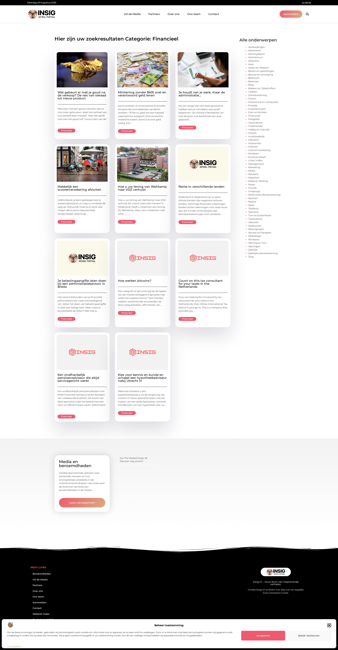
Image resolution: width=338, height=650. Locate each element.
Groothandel (255, 126)
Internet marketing (259, 150)
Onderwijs (254, 191)
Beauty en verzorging (260, 74)
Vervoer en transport (259, 232)
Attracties (253, 60)
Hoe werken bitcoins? (134, 280)
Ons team (194, 14)
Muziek (252, 187)
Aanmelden (39, 602)
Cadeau (252, 91)
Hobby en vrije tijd (258, 129)
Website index (41, 614)
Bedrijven (253, 77)
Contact (213, 14)
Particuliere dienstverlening (264, 194)
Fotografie (254, 119)
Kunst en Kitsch (257, 157)
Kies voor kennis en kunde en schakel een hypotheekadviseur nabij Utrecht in (142, 378)
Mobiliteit (253, 177)
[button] (329, 625)
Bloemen (253, 81)
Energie (252, 105)
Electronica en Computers (263, 102)
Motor (251, 184)
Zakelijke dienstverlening (263, 253)
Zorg (251, 256)
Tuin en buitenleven (259, 215)
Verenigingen (256, 229)
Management (256, 163)
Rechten (253, 198)
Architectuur (255, 57)
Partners (154, 14)
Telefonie (253, 208)
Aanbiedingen (256, 47)
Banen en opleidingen (261, 71)
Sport (251, 205)
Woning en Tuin (257, 242)
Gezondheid (255, 122)
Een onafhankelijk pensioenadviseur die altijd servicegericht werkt (78, 378)
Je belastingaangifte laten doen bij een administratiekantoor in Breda (82, 283)
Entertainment (256, 108)
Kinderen (253, 153)
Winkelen (253, 239)
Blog (251, 84)
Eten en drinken (257, 112)
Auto (251, 64)
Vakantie (253, 222)
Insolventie (254, 143)
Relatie (252, 201)
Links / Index (255, 160)
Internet (253, 146)
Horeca (252, 132)
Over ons (174, 14)
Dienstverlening (257, 95)
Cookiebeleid (14, 646)
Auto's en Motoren (258, 67)
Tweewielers (255, 218)
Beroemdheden (42, 573)
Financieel (66, 130)
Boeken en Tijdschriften (262, 88)
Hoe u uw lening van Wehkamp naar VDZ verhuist (142, 188)
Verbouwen (254, 225)
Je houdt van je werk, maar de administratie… (202, 94)
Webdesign (254, 236)
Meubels (253, 174)
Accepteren (263, 635)
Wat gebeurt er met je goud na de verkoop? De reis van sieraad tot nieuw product (82, 95)
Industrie (253, 139)
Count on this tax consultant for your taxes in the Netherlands (201, 283)
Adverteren (254, 50)
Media (251, 170)
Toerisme (253, 212)
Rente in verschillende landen (201, 186)
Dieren (252, 98)
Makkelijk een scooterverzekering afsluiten (79, 188)
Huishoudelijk (256, 136)
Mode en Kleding (258, 181)
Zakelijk (252, 249)
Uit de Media (132, 14)
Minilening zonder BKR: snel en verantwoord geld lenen (142, 94)
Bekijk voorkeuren (309, 635)
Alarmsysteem (256, 54)
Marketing (254, 167)
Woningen (254, 246)
